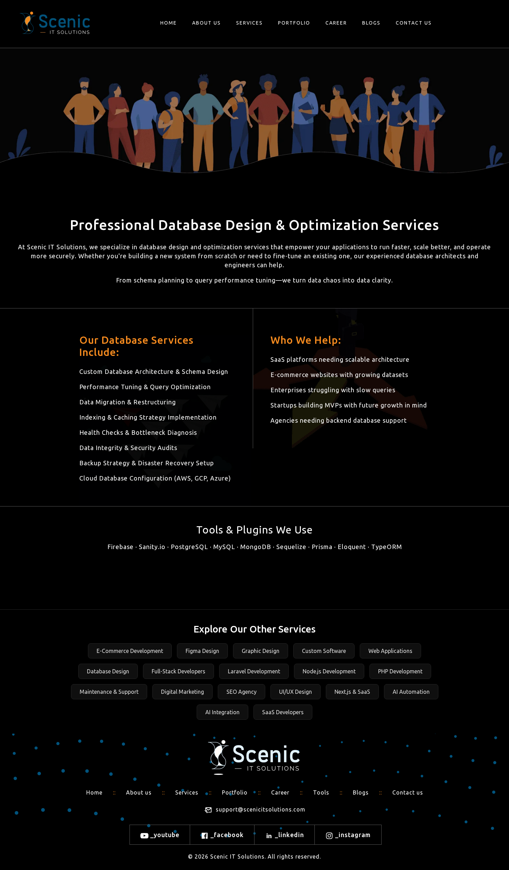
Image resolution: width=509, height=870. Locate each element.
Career (336, 23)
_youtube (164, 834)
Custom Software (324, 651)
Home (168, 23)
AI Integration (222, 712)
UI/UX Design (295, 692)
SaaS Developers (283, 712)
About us (206, 23)
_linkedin (288, 834)
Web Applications (390, 651)
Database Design (108, 671)
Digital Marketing (182, 692)
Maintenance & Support (109, 692)
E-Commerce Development (130, 651)
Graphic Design (260, 651)
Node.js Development (329, 671)
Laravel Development (254, 671)
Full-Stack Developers (178, 671)
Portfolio (294, 23)
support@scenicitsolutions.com (260, 810)
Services (249, 23)
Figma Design (202, 651)
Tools (321, 792)
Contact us (414, 23)
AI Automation (411, 692)
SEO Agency (241, 692)
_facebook (226, 834)
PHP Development (400, 671)
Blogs (371, 23)
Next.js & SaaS (352, 692)
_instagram (352, 834)
